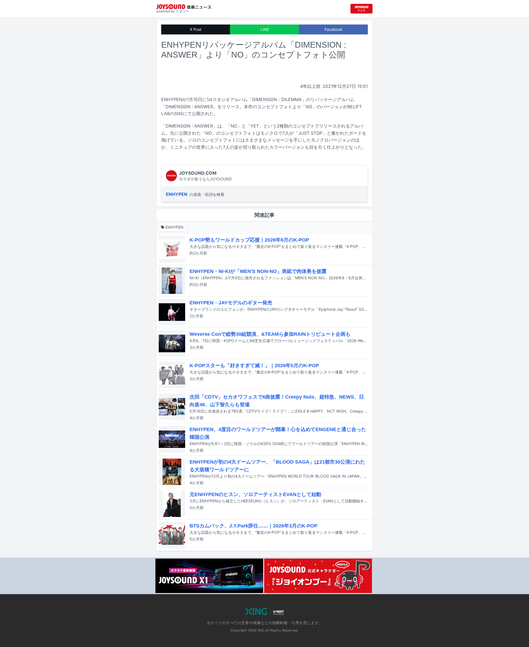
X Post (195, 29)
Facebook (333, 29)
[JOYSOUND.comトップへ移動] (361, 8)
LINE (264, 29)
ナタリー (182, 11)
